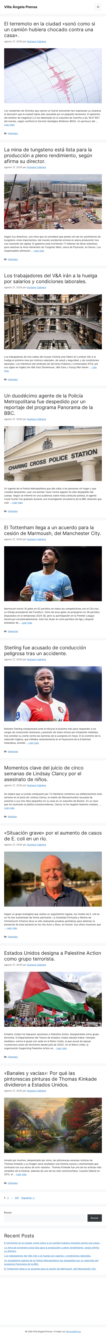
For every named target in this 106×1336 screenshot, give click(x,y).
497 (17, 1198)
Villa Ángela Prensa (20, 7)
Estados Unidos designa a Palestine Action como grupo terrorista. (52, 956)
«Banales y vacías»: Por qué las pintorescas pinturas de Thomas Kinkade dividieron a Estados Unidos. (50, 1079)
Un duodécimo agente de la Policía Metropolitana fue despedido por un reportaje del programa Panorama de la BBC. (48, 404)
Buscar (8, 1212)
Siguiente (28, 1198)
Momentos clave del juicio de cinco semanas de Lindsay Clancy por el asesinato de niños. (44, 773)
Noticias (12, 816)
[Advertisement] (53, 1301)
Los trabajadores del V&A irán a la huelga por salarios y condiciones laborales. (50, 278)
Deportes (13, 631)
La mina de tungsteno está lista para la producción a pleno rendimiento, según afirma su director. (48, 155)
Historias (13, 133)
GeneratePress (73, 1331)
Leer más (9, 124)
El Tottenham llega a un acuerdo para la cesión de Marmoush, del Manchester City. (52, 530)
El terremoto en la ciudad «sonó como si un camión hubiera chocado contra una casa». (49, 29)
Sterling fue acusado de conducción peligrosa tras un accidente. (45, 650)
